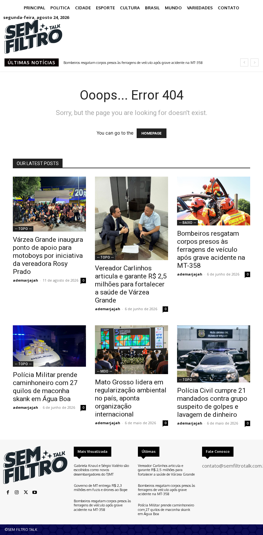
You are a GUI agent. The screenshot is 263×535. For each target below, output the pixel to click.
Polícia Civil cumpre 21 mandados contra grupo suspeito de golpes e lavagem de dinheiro (212, 402)
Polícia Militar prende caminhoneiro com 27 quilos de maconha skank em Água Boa (45, 387)
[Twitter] (25, 492)
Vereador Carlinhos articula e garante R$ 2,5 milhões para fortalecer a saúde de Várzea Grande (131, 284)
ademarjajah (25, 280)
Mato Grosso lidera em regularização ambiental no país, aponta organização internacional (130, 398)
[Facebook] (7, 492)
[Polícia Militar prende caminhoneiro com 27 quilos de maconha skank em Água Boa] (49, 345)
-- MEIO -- (104, 371)
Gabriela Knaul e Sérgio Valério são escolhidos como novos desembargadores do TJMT (101, 469)
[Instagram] (16, 492)
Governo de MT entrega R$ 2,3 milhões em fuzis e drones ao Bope (100, 487)
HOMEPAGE (151, 133)
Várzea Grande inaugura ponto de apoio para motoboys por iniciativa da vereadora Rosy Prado (48, 256)
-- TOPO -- (23, 228)
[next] (254, 62)
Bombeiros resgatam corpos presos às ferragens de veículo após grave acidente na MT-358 (133, 62)
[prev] (244, 62)
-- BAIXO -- (187, 222)
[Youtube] (34, 492)
